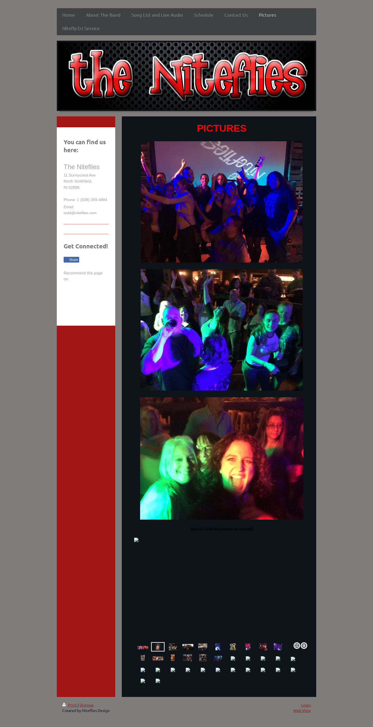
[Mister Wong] (77, 298)
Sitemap (86, 704)
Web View (302, 710)
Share (73, 260)
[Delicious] (77, 287)
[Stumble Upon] (85, 298)
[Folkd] (102, 287)
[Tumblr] (93, 298)
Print (72, 704)
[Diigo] (102, 298)
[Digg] (85, 287)
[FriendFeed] (77, 309)
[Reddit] (93, 287)
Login (306, 704)
